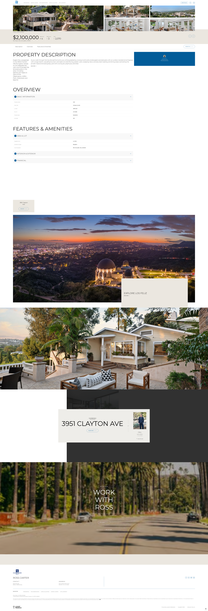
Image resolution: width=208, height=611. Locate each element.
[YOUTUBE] (191, 578)
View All (172, 24)
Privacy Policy (191, 607)
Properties (26, 2)
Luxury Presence (170, 607)
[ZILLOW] (194, 578)
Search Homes (34, 2)
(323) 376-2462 (165, 59)
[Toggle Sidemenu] (194, 3)
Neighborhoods (43, 2)
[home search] (190, 3)
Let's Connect (62, 2)
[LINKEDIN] (189, 578)
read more (126, 295)
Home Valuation (53, 2)
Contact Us (184, 3)
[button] (189, 46)
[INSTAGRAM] (186, 578)
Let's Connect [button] (63, 591)
